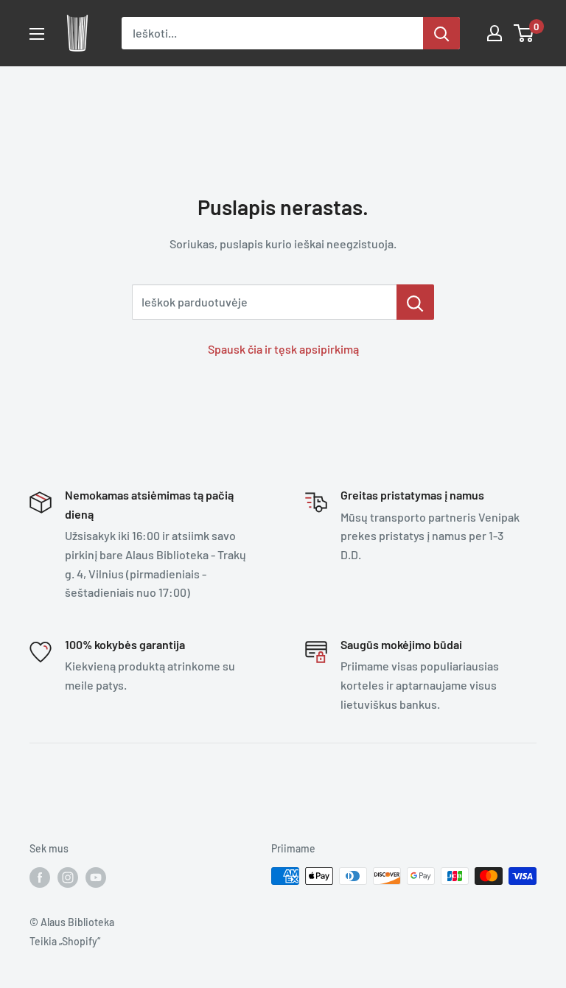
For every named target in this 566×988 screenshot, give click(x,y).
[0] (524, 33)
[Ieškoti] (441, 33)
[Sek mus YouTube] (95, 877)
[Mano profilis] (494, 33)
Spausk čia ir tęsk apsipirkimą (283, 349)
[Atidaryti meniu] (36, 34)
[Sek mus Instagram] (67, 877)
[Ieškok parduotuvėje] (415, 302)
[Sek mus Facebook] (39, 877)
